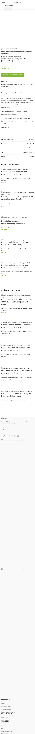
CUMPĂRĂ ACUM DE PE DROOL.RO (12, 75)
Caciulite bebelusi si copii (18, 400)
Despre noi (4, 703)
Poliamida (31, 156)
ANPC (3, 728)
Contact (3, 725)
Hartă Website (5, 720)
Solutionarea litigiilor (6, 731)
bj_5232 (31, 139)
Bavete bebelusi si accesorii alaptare (10, 50)
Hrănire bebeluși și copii (12, 48)
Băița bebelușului (14, 377)
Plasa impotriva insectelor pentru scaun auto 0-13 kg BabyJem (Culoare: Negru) (17, 302)
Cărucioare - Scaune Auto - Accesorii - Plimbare (14, 308)
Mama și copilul (5, 377)
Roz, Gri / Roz (30, 143)
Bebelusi (31, 148)
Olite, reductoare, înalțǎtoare (9, 379)
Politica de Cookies (6, 706)
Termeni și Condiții (6, 709)
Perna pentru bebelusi (28, 152)
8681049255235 (29, 135)
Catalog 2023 (4, 717)
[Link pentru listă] (17, 428)
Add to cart (3, 185)
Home (3, 48)
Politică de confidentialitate (8, 712)
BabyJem (31, 130)
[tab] (5, 91)
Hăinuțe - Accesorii (6, 400)
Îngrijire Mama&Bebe (25, 377)
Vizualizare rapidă (3, 189)
